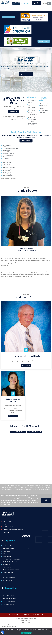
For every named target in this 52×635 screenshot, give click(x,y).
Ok (22, 632)
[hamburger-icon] (26, 9)
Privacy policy (28, 632)
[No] (50, 631)
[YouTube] (27, 536)
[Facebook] (23, 536)
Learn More (25, 365)
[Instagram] (25, 536)
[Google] (29, 536)
